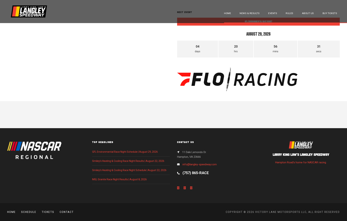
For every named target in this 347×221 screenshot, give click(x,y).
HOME (227, 13)
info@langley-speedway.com (200, 164)
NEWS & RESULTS (250, 13)
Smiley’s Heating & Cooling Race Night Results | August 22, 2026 (128, 161)
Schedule (28, 212)
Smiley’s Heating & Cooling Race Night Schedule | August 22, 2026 (129, 170)
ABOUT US (308, 13)
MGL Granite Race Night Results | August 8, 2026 (119, 179)
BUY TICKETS (330, 13)
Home (11, 212)
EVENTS (272, 13)
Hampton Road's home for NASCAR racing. (301, 158)
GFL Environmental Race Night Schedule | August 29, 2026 (125, 151)
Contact (67, 212)
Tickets (48, 212)
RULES (289, 13)
